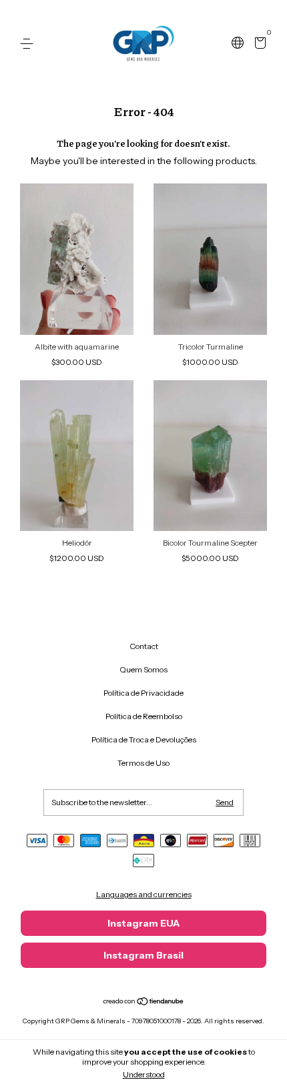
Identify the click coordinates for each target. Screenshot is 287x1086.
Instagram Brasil (143, 955)
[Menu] (29, 43)
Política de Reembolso (143, 716)
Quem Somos (143, 669)
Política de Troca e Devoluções (143, 739)
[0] (258, 44)
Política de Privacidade (143, 693)
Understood (144, 1074)
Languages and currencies (144, 894)
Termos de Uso (143, 763)
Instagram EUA (143, 923)
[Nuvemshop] (144, 1003)
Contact (143, 646)
